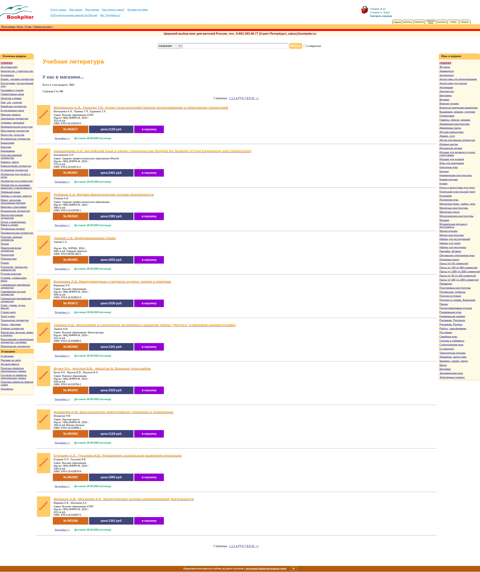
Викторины (446, 95)
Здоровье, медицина (12, 122)
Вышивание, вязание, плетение (457, 111)
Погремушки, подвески (452, 292)
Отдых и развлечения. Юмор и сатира (13, 223)
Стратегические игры (451, 344)
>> (257, 98)
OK (293, 568)
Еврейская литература (13, 106)
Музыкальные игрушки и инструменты (453, 225)
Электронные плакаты (452, 377)
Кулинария (446, 195)
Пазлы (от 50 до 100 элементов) (458, 275)
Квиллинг (6, 147)
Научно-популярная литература (12, 216)
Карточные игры (449, 167)
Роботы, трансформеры (453, 328)
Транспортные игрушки (452, 353)
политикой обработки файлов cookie (266, 568)
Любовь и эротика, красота (16, 196)
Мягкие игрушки (449, 231)
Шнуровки (445, 369)
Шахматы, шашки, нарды (454, 361)
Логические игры (449, 199)
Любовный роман (10, 192)
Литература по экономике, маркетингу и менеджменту (16, 186)
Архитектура (447, 91)
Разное (5, 263)
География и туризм (12, 90)
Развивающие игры (450, 312)
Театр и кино (8, 316)
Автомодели (447, 75)
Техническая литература (15, 320)
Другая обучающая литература (457, 140)
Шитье (443, 365)
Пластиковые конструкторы (455, 287)
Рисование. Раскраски (452, 320)
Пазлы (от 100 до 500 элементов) (458, 267)
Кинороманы (8, 151)
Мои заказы (75, 9)
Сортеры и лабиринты (452, 340)
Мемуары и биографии (13, 207)
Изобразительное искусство (17, 126)
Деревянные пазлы (450, 128)
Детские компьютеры (452, 132)
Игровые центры (449, 144)
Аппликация (446, 87)
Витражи (444, 99)
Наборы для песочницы (453, 247)
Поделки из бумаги (450, 296)
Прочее (444, 304)
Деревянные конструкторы (455, 124)
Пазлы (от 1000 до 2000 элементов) (460, 271)
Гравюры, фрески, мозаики (455, 119)
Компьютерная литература (16, 166)
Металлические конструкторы (456, 216)
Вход (20, 26)
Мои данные (92, 9)
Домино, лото (447, 136)
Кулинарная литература (14, 170)
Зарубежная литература (14, 118)
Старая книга (8, 312)
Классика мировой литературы (11, 156)
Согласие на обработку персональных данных (14, 376)
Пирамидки (446, 283)
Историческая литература (15, 138)
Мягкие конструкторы (452, 235)
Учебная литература (12, 328)
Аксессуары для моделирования (458, 79)
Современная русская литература (13, 293)
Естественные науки (12, 110)
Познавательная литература (17, 233)
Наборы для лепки (450, 243)
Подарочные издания (13, 228)
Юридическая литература (15, 346)
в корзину (149, 129)
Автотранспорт (9, 67)
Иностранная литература (15, 130)
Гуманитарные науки (12, 94)
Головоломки (447, 115)
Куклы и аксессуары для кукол (457, 187)
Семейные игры (448, 336)
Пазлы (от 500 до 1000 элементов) (459, 279)
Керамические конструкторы (456, 175)
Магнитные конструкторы (454, 208)
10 (253, 98)
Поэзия (5, 243)
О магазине (7, 356)
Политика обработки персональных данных (13, 370)
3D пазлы (445, 67)
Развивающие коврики (452, 316)
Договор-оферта (10, 364)
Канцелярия (7, 143)
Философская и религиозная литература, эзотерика (17, 341)
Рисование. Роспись (451, 324)
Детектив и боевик (11, 98)
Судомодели (447, 348)
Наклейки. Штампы (450, 251)
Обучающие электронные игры (457, 255)
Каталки (444, 171)
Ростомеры (446, 332)
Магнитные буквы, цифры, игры (457, 203)
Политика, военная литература (11, 238)
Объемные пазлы (449, 259)
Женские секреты (11, 114)
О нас (28, 26)
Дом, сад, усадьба (11, 102)
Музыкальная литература (15, 211)
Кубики (443, 183)
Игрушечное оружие (451, 148)
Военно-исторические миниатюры (459, 107)
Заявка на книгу (43, 26)
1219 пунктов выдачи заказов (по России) (73, 15)
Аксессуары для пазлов (453, 83)
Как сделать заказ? (113, 9)
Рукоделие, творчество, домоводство (14, 268)
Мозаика (444, 220)
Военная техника (449, 103)
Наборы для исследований (455, 239)
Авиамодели (447, 71)
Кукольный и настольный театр (457, 191)
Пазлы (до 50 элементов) (454, 263)
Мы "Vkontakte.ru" (110, 15)
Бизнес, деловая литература (17, 79)
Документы (7, 389)
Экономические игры (451, 373)
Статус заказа (58, 9)
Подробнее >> (62, 138)
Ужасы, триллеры (11, 324)
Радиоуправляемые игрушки (456, 308)
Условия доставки (137, 9)
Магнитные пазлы (450, 212)
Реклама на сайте (11, 360)
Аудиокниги (7, 75)
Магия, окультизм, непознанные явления (13, 201)
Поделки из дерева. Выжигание (457, 300)
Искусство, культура (12, 134)
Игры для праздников (452, 163)
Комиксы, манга (10, 162)
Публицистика (8, 258)
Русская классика (11, 273)
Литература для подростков (17, 181)
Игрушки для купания (452, 159)
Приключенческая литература (11, 249)
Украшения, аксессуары (453, 356)
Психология (7, 254)
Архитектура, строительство (17, 71)
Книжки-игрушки (449, 179)
